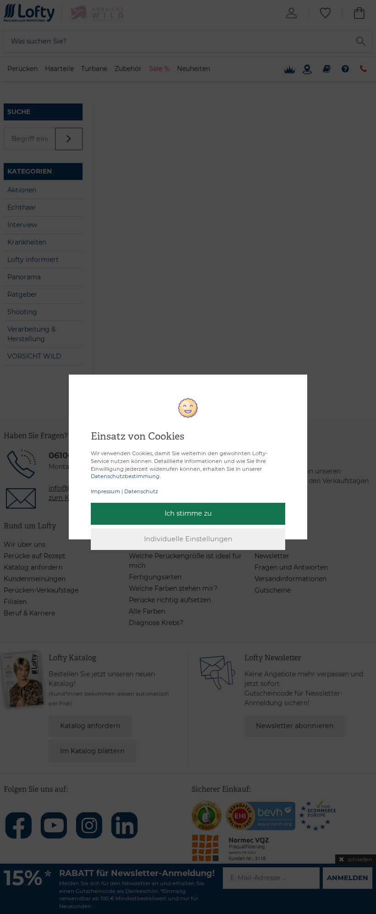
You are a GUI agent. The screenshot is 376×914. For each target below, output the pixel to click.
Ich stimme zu (188, 513)
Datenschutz (141, 491)
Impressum (105, 491)
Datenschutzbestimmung (125, 476)
